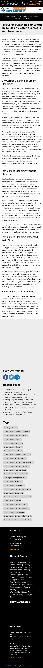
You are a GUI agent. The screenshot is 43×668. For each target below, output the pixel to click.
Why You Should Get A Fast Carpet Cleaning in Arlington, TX (21, 594)
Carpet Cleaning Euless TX (12, 439)
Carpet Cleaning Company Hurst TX (16, 474)
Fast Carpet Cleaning (11, 428)
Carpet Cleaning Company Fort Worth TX (17, 520)
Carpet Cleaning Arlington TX (13, 447)
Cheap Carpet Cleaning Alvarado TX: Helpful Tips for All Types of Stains (21, 577)
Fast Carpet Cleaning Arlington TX (15, 478)
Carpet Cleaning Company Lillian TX (16, 504)
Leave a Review (15, 657)
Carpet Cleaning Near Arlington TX (15, 470)
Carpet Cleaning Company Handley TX (16, 508)
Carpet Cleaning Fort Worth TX (14, 485)
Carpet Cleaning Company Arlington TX (17, 432)
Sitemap (35, 666)
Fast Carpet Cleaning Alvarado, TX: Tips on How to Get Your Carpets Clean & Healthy (20, 407)
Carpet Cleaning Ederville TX (13, 481)
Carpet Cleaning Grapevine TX (14, 493)
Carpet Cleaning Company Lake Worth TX (18, 516)
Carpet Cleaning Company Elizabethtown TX (18, 462)
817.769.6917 (34, 4)
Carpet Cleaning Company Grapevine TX (17, 489)
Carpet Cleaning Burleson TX (13, 443)
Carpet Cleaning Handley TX (13, 451)
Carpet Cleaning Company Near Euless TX (18, 497)
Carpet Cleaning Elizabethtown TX (15, 458)
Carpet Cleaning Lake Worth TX (14, 512)
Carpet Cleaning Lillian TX (12, 501)
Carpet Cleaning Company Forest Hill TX (17, 455)
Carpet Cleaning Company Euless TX (16, 435)
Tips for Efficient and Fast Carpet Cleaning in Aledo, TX (21, 563)
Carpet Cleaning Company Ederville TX (16, 466)
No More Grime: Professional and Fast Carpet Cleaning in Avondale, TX (21, 569)
